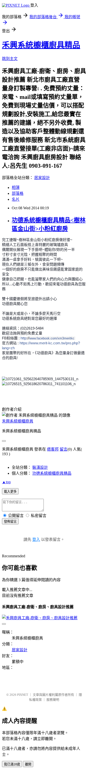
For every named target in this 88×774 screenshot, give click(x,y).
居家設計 (42, 178)
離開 (28, 764)
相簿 (16, 187)
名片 (16, 199)
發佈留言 (10, 521)
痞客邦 (53, 449)
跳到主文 (10, 59)
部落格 (17, 193)
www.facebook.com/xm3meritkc (51, 338)
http (23, 338)
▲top (6, 482)
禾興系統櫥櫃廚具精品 (41, 45)
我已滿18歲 (12, 764)
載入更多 (10, 491)
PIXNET (22, 695)
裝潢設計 (40, 467)
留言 (63, 449)
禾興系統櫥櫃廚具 (17, 421)
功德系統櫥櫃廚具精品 (51, 473)
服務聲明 (52, 699)
